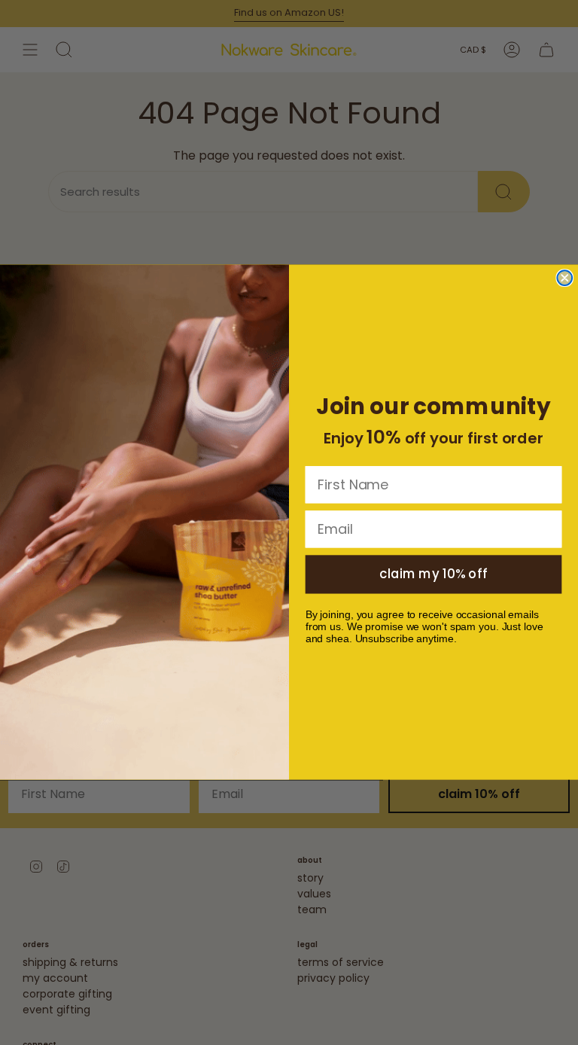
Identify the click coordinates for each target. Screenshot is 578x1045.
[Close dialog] (564, 278)
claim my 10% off (433, 574)
